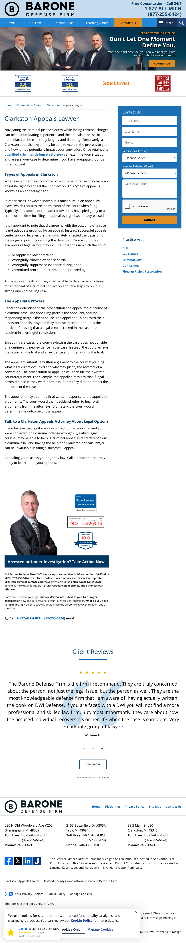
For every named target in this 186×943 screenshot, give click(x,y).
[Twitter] (18, 861)
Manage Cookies (80, 894)
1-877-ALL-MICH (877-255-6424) (41, 618)
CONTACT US (162, 63)
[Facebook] (9, 861)
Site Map (155, 807)
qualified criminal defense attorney (34, 154)
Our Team (34, 23)
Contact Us (128, 23)
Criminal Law (132, 260)
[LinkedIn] (27, 861)
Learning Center (97, 23)
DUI (125, 248)
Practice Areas (63, 23)
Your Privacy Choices (29, 894)
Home (10, 23)
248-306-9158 (27, 845)
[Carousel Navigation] (93, 748)
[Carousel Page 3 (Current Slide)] (102, 748)
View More (93, 764)
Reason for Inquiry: (135, 151)
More (169, 23)
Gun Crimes (130, 266)
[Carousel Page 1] (83, 748)
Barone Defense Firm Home (39, 9)
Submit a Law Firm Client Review (93, 777)
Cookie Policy (56, 894)
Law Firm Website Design (158, 932)
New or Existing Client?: (138, 166)
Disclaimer (112, 807)
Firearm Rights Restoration (142, 271)
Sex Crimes (130, 254)
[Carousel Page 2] (93, 748)
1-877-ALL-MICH (33, 837)
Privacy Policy (134, 807)
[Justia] (37, 861)
